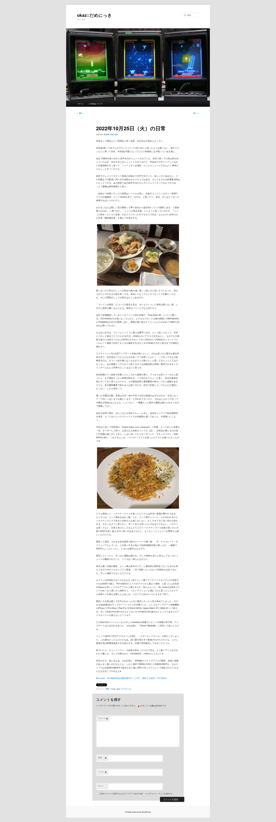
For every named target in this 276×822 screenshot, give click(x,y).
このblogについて (95, 103)
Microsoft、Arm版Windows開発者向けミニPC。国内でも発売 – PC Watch (131, 678)
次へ (196, 113)
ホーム (80, 103)
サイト (101, 785)
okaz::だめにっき (94, 15)
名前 (102, 757)
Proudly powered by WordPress (138, 812)
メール (102, 771)
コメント (103, 718)
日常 (107, 689)
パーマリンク (126, 689)
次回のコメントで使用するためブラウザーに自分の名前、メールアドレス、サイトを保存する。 (137, 793)
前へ (80, 113)
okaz (118, 689)
